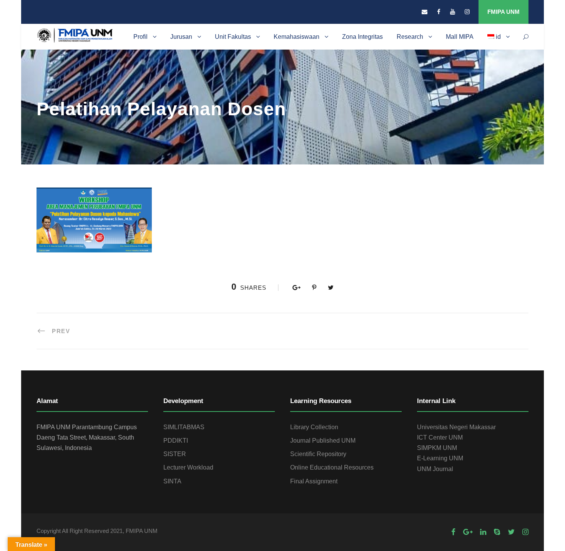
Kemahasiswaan (296, 36)
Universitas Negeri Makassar (456, 427)
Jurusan (181, 36)
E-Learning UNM (440, 458)
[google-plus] (467, 532)
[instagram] (467, 11)
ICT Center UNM (440, 437)
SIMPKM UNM (437, 448)
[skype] (497, 532)
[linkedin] (483, 532)
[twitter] (511, 532)
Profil (140, 36)
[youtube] (452, 11)
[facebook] (438, 11)
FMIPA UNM (503, 11)
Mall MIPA (460, 36)
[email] (424, 11)
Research (410, 36)
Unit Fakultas (233, 36)
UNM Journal (435, 469)
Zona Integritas (362, 36)
